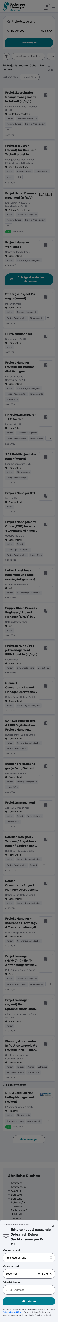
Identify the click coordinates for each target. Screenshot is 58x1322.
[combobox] (27, 1258)
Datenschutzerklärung (13, 1312)
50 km (45, 1273)
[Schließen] (53, 1226)
